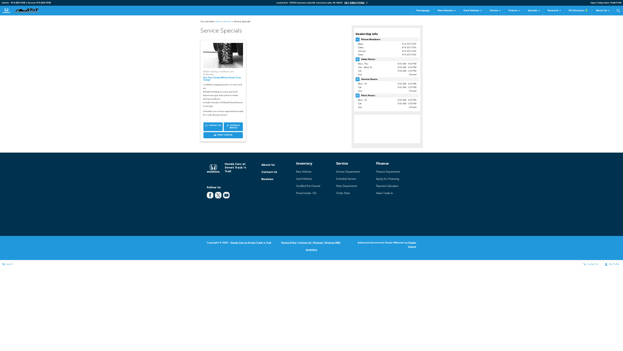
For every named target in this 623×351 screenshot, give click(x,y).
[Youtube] (226, 195)
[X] (218, 195)
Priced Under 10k (306, 193)
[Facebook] (210, 195)
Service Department (348, 172)
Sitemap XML (332, 243)
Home (218, 21)
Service (494, 10)
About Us (601, 10)
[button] (618, 10)
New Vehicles (445, 10)
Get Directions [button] (354, 3)
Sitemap (318, 243)
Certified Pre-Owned (308, 186)
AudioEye (311, 250)
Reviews (267, 179)
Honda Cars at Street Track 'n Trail (250, 243)
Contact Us (214, 125)
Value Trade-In (384, 193)
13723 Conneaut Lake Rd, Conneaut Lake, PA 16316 (315, 3)
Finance (512, 10)
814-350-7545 (409, 44)
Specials (532, 10)
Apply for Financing (387, 179)
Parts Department (346, 186)
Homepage (422, 10)
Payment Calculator (387, 186)
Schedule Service (234, 127)
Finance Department (388, 172)
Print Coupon (225, 136)
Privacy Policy (289, 243)
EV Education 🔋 (578, 10)
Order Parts (343, 193)
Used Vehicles (471, 10)
